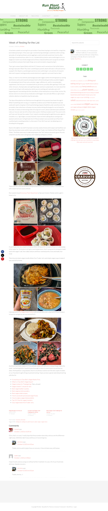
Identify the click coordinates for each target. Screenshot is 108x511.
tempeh (79, 104)
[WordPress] (77, 69)
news (72, 90)
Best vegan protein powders (20, 391)
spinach (72, 104)
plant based (95, 90)
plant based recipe (83, 95)
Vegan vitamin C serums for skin (21, 386)
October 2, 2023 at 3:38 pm (22, 458)
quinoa (91, 95)
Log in (75, 507)
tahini (75, 104)
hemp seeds (86, 86)
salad (35, 421)
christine (20, 442)
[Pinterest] (84, 69)
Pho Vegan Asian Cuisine (26, 312)
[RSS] (91, 69)
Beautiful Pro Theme (47, 507)
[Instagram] (88, 69)
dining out (18, 421)
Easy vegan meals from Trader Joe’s (23, 402)
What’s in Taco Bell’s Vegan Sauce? (22, 382)
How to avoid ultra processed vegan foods (25, 396)
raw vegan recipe (78, 97)
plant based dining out (77, 92)
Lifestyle (23, 419)
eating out (24, 421)
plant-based (30, 421)
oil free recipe (79, 90)
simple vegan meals (90, 100)
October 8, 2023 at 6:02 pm (25, 444)
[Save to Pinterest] (2, 259)
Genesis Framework (60, 507)
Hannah (16, 429)
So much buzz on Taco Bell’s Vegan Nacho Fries (26, 379)
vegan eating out (78, 107)
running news (92, 97)
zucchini (82, 110)
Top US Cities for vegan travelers (22, 400)
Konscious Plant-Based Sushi (29, 193)
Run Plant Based (54, 7)
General (18, 419)
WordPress (70, 507)
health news (89, 84)
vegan (39, 421)
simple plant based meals (80, 100)
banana (77, 80)
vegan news (44, 421)
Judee (16, 455)
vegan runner (78, 110)
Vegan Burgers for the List (15, 410)
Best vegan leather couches (20, 389)
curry (86, 80)
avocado (73, 80)
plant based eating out (89, 92)
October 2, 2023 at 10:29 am (22, 431)
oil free (75, 90)
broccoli (80, 80)
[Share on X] (2, 255)
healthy (72, 86)
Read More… (78, 59)
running (86, 97)
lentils (95, 86)
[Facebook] (81, 69)
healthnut (95, 83)
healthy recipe (78, 86)
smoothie (97, 100)
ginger (83, 83)
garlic (80, 84)
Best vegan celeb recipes (19, 393)
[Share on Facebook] (2, 251)
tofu (82, 104)
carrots (83, 80)
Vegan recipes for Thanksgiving (21, 384)
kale (93, 86)
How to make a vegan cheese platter (23, 398)
